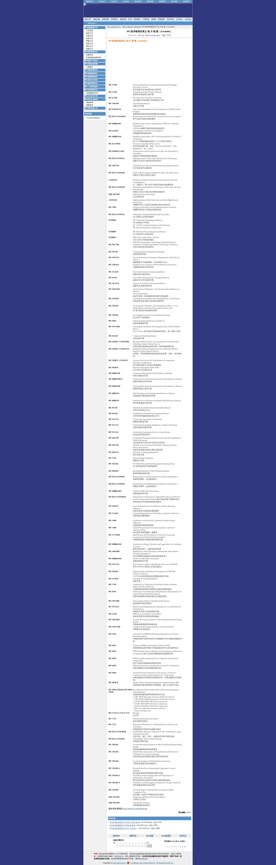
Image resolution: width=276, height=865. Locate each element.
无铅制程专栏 (92, 90)
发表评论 (116, 836)
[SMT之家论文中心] (138, 17)
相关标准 (170, 19)
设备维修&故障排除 (93, 57)
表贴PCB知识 (92, 60)
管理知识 (114, 19)
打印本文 (183, 836)
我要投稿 (162, 1)
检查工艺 (89, 44)
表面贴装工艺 (92, 27)
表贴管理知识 (92, 70)
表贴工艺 (87, 19)
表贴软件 (123, 19)
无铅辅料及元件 (92, 93)
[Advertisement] (133, 64)
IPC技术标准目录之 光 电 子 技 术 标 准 (125, 822)
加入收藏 (149, 836)
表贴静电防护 (92, 77)
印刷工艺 (89, 36)
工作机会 (101, 1)
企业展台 (125, 1)
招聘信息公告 (92, 108)
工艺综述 (89, 31)
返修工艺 (89, 49)
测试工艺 (89, 46)
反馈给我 (143, 859)
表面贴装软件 (92, 73)
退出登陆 (174, 1)
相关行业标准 (92, 99)
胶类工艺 (89, 33)
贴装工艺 (89, 38)
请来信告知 (119, 856)
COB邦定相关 (92, 86)
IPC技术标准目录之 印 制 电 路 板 (122, 825)
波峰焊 (153, 19)
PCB (130, 19)
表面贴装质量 (92, 64)
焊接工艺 (89, 41)
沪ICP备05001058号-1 (165, 863)
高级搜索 (150, 1)
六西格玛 (89, 67)
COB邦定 (146, 19)
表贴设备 (96, 19)
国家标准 (89, 105)
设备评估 (89, 55)
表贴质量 (105, 19)
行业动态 (113, 1)
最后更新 (138, 1)
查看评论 (133, 836)
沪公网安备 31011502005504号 (142, 863)
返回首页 (89, 1)
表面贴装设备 (92, 52)
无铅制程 (136, 19)
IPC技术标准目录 (93, 118)
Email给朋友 (166, 836)
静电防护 (161, 19)
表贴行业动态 (92, 80)
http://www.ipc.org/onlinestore (135, 809)
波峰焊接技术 (92, 83)
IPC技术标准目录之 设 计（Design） (123, 828)
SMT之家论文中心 (114, 27)
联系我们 (186, 1)
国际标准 (89, 102)
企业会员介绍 (92, 96)
